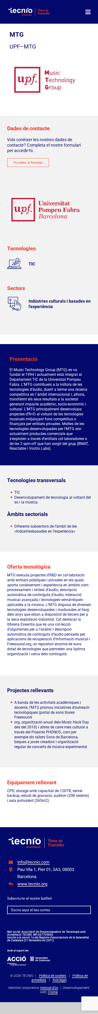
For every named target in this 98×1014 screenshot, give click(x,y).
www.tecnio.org (32, 883)
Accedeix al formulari (28, 162)
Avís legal (59, 980)
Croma (53, 992)
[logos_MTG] (37, 839)
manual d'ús (49, 988)
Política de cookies (52, 976)
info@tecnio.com (33, 862)
